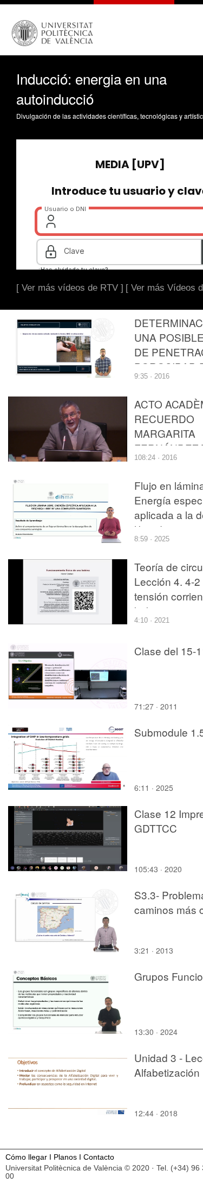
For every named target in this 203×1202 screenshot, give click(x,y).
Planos (65, 1157)
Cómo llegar (26, 1157)
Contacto (98, 1157)
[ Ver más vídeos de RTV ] (69, 288)
